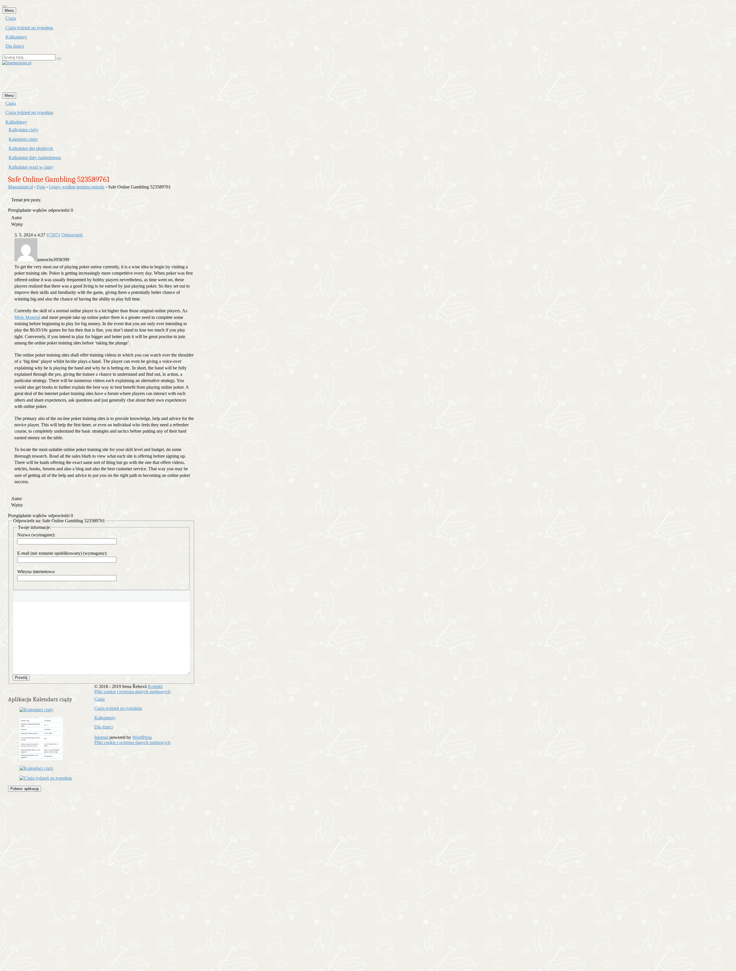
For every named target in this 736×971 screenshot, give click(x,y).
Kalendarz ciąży (23, 139)
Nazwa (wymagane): (36, 534)
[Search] (59, 58)
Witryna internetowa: (36, 571)
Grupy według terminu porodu (76, 186)
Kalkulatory (16, 36)
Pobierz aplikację (24, 789)
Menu (9, 10)
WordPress (142, 737)
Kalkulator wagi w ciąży (31, 167)
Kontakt (155, 686)
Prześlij (21, 677)
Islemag (101, 737)
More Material (27, 317)
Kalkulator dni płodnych (31, 148)
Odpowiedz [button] (72, 234)
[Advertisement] (107, 78)
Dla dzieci (14, 46)
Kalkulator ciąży (24, 129)
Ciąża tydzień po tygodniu (29, 27)
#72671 (53, 234)
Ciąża (10, 18)
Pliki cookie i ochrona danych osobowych (132, 691)
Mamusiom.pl (20, 186)
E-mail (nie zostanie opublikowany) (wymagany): (62, 553)
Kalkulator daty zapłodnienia (35, 157)
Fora (41, 186)
